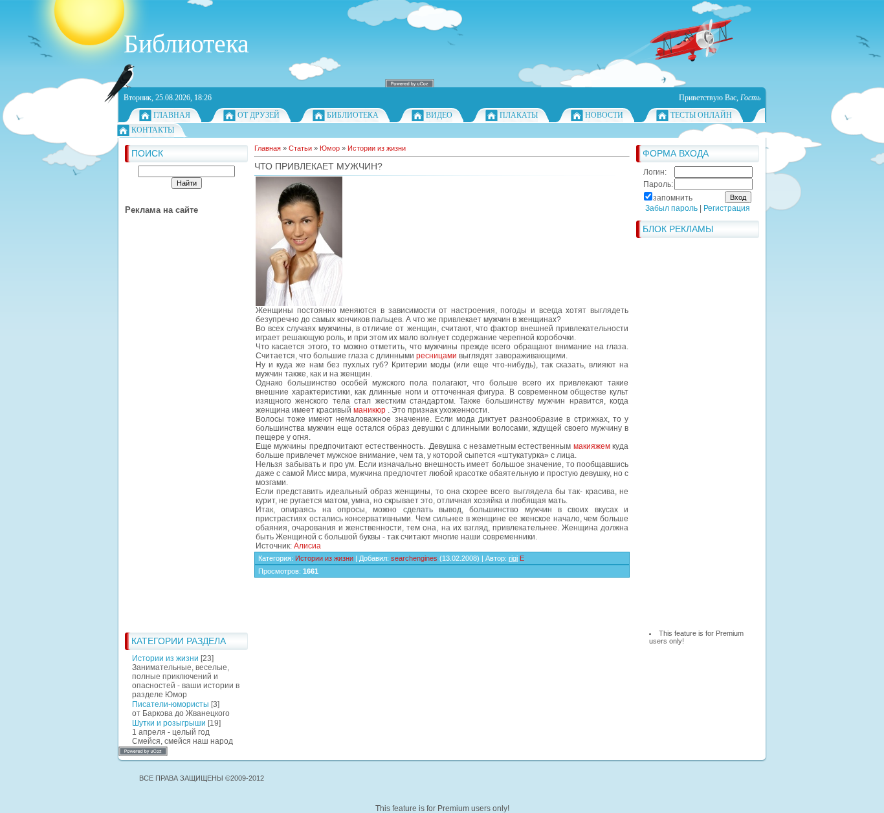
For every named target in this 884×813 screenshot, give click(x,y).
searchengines (414, 558)
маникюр (369, 410)
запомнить (672, 197)
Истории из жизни (165, 658)
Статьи (300, 148)
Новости (604, 115)
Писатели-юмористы (170, 704)
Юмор (330, 148)
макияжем (591, 446)
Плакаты (519, 115)
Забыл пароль (671, 208)
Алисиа (307, 545)
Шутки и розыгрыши (169, 723)
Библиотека (353, 115)
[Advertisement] (176, 432)
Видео (439, 115)
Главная (171, 115)
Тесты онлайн (701, 115)
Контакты (152, 130)
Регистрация (726, 208)
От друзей (259, 115)
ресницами (436, 355)
